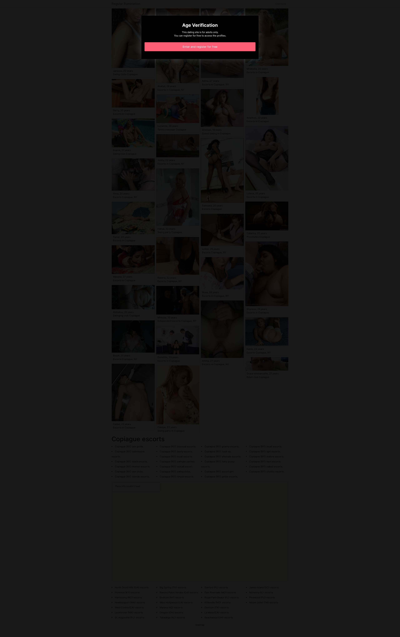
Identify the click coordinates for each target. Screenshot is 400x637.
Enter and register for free (200, 46)
